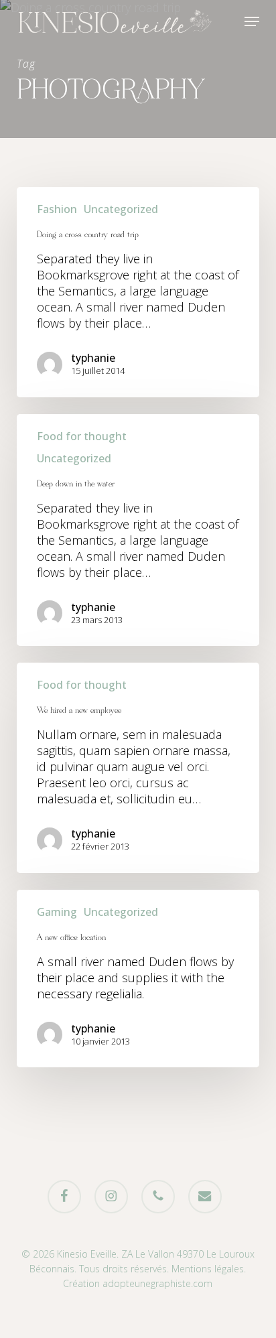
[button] (252, 21)
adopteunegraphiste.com (157, 1283)
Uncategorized (121, 209)
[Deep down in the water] (138, 530)
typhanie (93, 357)
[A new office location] (138, 979)
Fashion (57, 209)
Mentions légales (207, 1268)
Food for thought (82, 436)
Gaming (57, 912)
